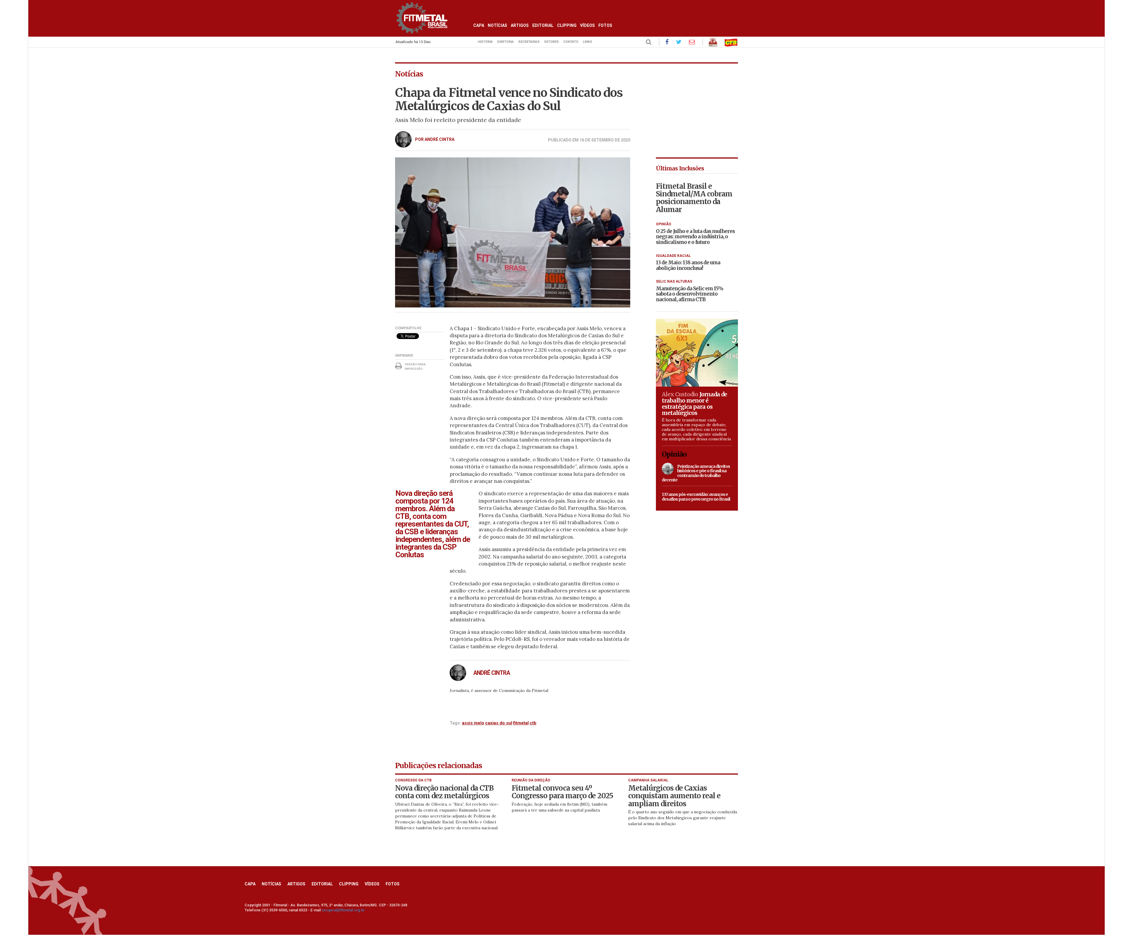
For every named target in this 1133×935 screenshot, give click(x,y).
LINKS (587, 42)
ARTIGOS (520, 25)
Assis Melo (473, 723)
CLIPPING (567, 25)
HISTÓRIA (485, 42)
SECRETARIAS (529, 42)
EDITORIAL (543, 25)
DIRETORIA (505, 42)
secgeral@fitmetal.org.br (343, 910)
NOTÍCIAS (497, 25)
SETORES (551, 42)
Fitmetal (521, 723)
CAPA (478, 25)
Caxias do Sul (498, 723)
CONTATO (570, 42)
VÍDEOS (587, 25)
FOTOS (605, 25)
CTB (533, 723)
